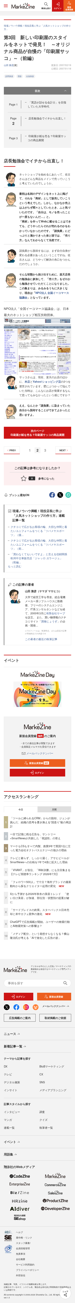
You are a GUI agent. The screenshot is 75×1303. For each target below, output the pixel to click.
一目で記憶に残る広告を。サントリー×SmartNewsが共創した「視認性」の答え (35, 836)
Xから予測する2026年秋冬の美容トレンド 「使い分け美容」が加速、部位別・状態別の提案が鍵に (39, 898)
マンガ (8, 1120)
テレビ (8, 1074)
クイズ (43, 1120)
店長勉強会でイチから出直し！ (47, 118)
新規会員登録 (38, 763)
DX (5, 1066)
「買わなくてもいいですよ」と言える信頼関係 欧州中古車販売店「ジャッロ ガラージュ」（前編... (40, 558)
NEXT (62, 450)
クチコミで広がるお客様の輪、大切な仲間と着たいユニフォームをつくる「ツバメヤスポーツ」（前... (39, 544)
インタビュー (12, 1112)
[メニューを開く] (6, 6)
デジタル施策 (12, 1082)
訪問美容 (9, 76)
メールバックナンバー (39, 753)
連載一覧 (9, 1127)
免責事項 (20, 1253)
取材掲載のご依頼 (55, 1018)
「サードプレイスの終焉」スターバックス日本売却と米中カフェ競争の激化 (39, 912)
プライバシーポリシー (27, 1269)
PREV (12, 450)
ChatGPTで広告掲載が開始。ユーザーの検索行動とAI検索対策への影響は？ (40, 924)
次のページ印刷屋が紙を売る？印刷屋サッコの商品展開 (37, 433)
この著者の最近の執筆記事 (41, 639)
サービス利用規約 (25, 1264)
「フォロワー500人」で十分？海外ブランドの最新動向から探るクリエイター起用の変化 (40, 884)
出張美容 (30, 76)
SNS (42, 1082)
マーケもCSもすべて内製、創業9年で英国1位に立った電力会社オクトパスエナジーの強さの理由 (40, 848)
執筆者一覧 (46, 1127)
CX (41, 1074)
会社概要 (20, 1259)
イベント (10, 1141)
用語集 (8, 1154)
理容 (20, 76)
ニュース (10, 1033)
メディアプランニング (52, 1090)
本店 (27, 381)
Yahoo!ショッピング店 (47, 381)
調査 (42, 1112)
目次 (37, 91)
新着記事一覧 (13, 1046)
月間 (54, 809)
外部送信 (20, 1275)
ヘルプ (19, 1232)
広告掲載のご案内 (20, 1018)
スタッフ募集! (23, 1242)
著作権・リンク (24, 1237)
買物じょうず (49, 621)
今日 (20, 809)
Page (13, 104)
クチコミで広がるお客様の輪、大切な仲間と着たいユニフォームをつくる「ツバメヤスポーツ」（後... (39, 531)
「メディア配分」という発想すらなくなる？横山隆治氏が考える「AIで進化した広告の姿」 (39, 936)
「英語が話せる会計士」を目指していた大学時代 (47, 104)
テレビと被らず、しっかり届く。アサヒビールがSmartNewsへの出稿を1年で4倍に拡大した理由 (39, 860)
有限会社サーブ (55, 613)
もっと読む (14, 566)
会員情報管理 (23, 1248)
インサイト (10, 1090)
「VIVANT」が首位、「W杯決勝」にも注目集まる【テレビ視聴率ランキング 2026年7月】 (40, 872)
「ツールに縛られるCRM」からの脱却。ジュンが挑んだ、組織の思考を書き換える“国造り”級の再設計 (40, 822)
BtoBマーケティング (51, 1066)
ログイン (39, 772)
